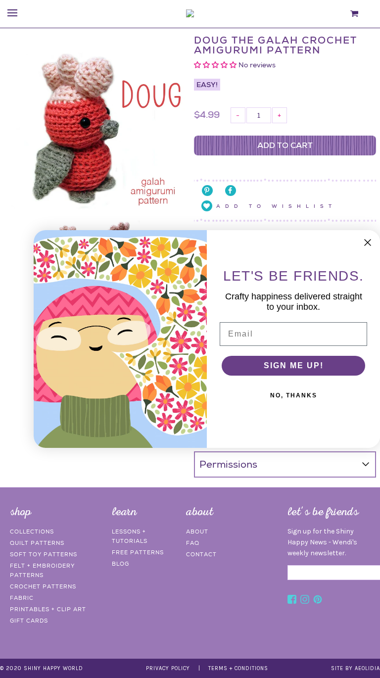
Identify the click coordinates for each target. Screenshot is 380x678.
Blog (120, 563)
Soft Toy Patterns (43, 554)
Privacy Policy (168, 668)
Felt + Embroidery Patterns (42, 570)
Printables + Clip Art (48, 609)
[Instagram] (304, 601)
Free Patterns (138, 552)
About (197, 531)
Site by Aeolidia (355, 668)
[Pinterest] (317, 601)
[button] (216, 64)
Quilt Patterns (37, 542)
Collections (32, 531)
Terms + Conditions (238, 668)
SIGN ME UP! (294, 365)
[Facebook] (291, 601)
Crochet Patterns (43, 586)
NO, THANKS (293, 395)
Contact (201, 554)
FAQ (192, 542)
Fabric (22, 597)
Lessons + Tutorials (129, 536)
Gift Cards (29, 620)
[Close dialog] (367, 242)
